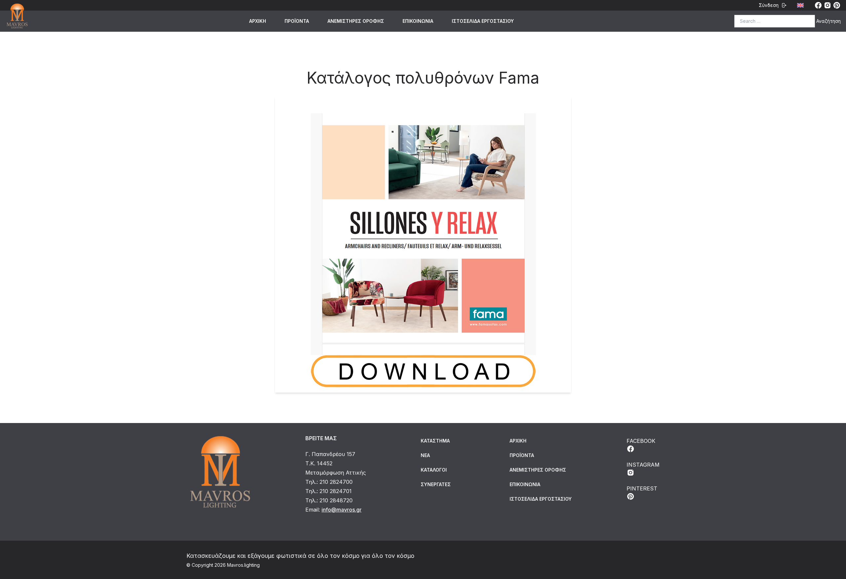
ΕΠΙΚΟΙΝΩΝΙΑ (418, 21)
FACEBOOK (641, 441)
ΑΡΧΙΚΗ (257, 21)
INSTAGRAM (643, 464)
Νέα (425, 455)
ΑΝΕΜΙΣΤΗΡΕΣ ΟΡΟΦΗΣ (355, 21)
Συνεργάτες (436, 484)
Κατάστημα (435, 441)
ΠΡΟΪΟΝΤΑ (297, 21)
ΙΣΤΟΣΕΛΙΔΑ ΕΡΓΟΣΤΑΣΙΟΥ (483, 21)
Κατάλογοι (434, 470)
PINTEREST (642, 488)
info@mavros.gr (342, 509)
